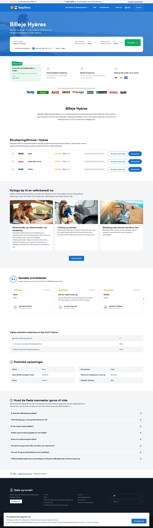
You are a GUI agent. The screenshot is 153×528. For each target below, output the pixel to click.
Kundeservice (104, 7)
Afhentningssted (18, 41)
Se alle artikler (76, 258)
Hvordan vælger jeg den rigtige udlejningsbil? (58, 500)
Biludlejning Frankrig (25, 474)
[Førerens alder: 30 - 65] (33, 48)
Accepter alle (139, 521)
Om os (46, 495)
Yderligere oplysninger (117, 154)
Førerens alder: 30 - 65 (42, 48)
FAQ (94, 7)
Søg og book (135, 154)
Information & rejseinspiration (75, 7)
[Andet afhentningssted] (13, 48)
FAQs (45, 497)
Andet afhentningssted (22, 48)
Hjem (14, 474)
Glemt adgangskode (84, 497)
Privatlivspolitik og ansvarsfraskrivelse (56, 505)
